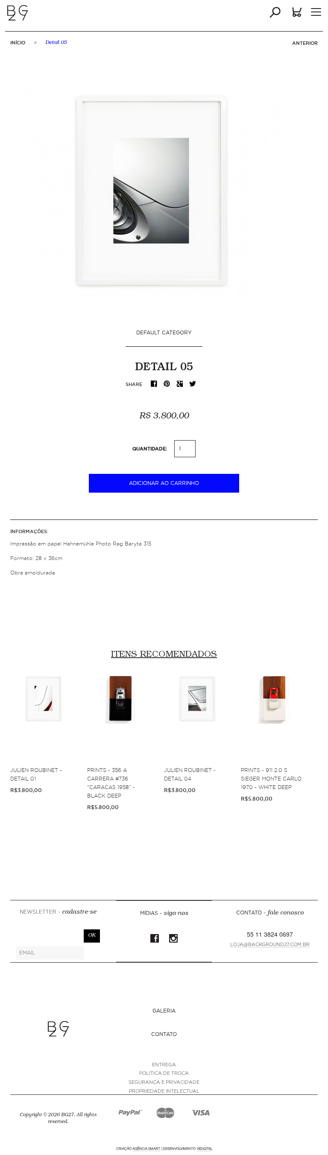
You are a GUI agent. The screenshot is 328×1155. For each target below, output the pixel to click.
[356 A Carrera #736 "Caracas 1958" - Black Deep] (120, 719)
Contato (164, 1034)
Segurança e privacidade (164, 1082)
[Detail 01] (43, 719)
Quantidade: (149, 448)
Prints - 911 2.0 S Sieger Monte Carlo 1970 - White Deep (271, 778)
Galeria (164, 1010)
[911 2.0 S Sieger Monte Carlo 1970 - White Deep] (274, 719)
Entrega (164, 1064)
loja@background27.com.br (270, 944)
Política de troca (164, 1073)
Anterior (305, 43)
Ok (92, 935)
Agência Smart (146, 1148)
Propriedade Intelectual (164, 1091)
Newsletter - (58, 912)
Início (17, 42)
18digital (204, 1148)
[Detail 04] (197, 719)
